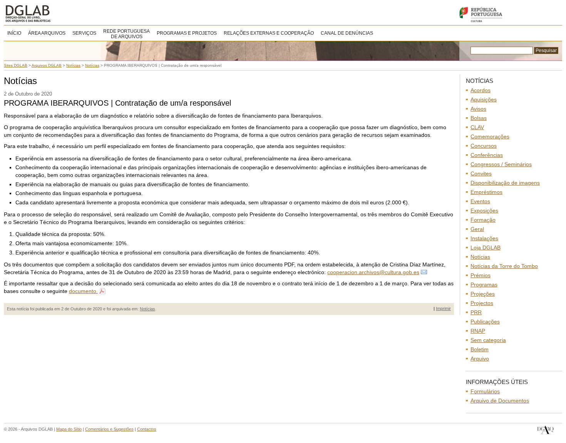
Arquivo (480, 358)
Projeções (483, 294)
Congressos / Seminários (501, 164)
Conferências (487, 155)
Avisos (478, 109)
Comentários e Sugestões (109, 429)
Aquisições (484, 99)
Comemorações (490, 136)
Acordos (481, 90)
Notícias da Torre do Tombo (504, 266)
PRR (476, 312)
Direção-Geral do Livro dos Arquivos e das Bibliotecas (545, 430)
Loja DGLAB (486, 247)
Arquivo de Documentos (500, 401)
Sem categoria (488, 340)
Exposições (484, 210)
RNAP (478, 331)
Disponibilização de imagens (505, 183)
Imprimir (443, 308)
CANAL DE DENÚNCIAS (347, 33)
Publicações (485, 321)
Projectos (482, 303)
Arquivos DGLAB (54, 13)
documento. (83, 291)
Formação (483, 220)
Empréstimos (486, 192)
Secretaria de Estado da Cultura (508, 14)
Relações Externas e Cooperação (269, 33)
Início (14, 33)
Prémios (481, 275)
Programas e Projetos (187, 33)
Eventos (480, 201)
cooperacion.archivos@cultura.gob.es (373, 272)
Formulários (485, 391)
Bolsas (479, 118)
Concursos (484, 146)
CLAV (477, 127)
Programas (484, 284)
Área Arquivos (46, 33)
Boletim (480, 349)
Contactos (146, 429)
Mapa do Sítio (69, 429)
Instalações (484, 238)
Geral (477, 229)
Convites (481, 173)
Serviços (84, 33)
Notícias (147, 309)
